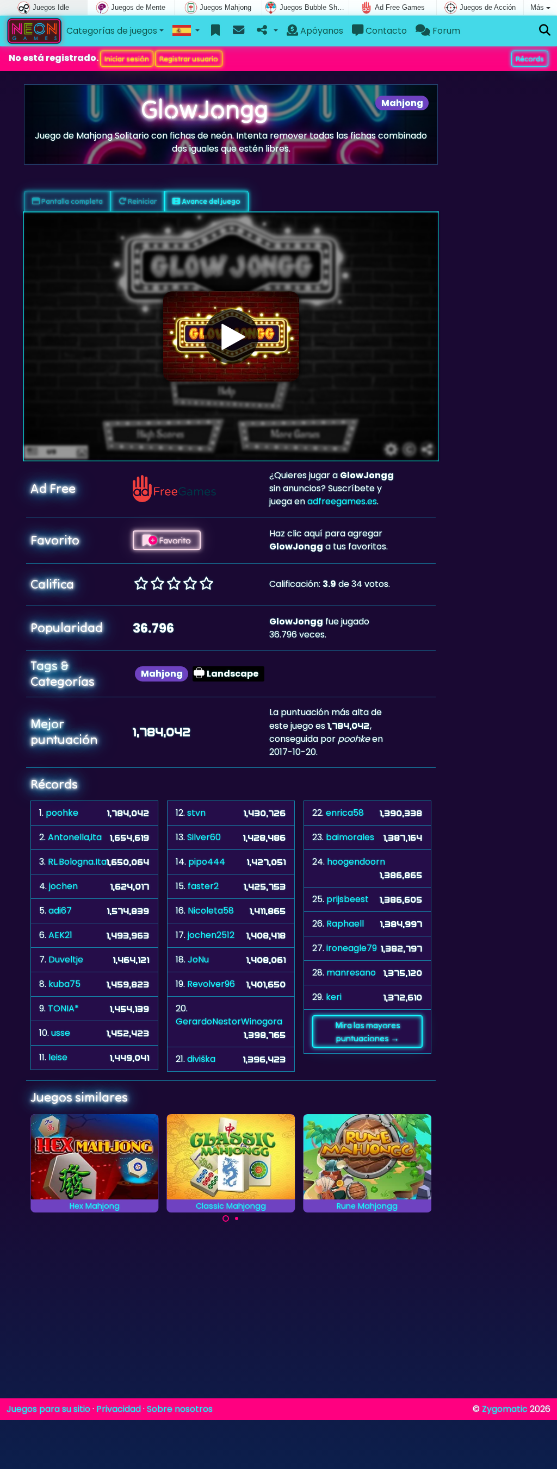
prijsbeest (347, 899)
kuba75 (64, 984)
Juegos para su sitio (48, 1409)
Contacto (385, 30)
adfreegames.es (342, 501)
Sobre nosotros (180, 1409)
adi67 (60, 910)
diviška (201, 1059)
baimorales (350, 837)
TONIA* (63, 1008)
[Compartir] (266, 31)
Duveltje (65, 959)
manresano (351, 972)
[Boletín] (238, 31)
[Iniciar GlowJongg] (231, 336)
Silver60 (204, 837)
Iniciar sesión (126, 59)
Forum (445, 30)
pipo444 (206, 861)
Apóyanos (320, 30)
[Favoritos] (215, 31)
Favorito (174, 540)
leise (57, 1057)
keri (334, 997)
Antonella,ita (75, 837)
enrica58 (345, 813)
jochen (63, 886)
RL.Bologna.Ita (77, 861)
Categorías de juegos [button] (111, 30)
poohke (62, 813)
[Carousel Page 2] (236, 1218)
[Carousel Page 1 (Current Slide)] (225, 1218)
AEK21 (60, 935)
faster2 (203, 886)
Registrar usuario (188, 59)
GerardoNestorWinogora (229, 1021)
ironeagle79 (351, 948)
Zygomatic (505, 1409)
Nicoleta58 (211, 910)
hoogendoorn (356, 861)
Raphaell (345, 923)
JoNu (198, 959)
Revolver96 (211, 984)
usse (60, 1033)
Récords (530, 59)
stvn (196, 813)
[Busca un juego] (544, 30)
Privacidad (118, 1409)
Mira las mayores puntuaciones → (367, 1031)
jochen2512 (211, 935)
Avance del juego (210, 201)
